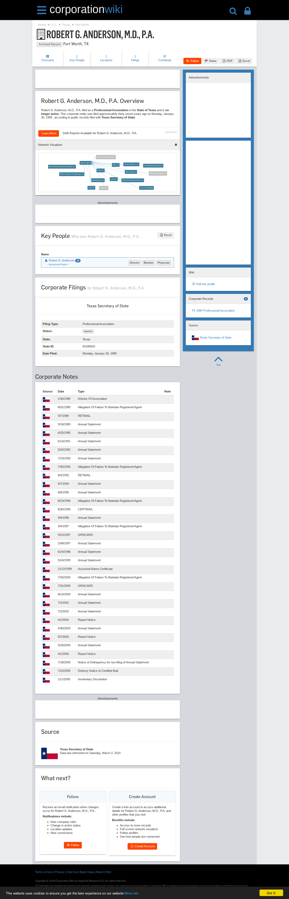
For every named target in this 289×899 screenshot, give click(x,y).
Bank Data (86, 872)
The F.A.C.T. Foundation (146, 187)
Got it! (271, 892)
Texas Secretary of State (215, 337)
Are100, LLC (100, 170)
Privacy (60, 872)
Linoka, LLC (114, 179)
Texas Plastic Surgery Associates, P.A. (132, 180)
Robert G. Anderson (85, 162)
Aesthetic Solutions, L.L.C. (131, 164)
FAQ (108, 872)
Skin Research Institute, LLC (158, 173)
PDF (229, 61)
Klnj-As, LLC (104, 188)
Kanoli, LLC (91, 187)
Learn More (48, 133)
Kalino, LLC (116, 165)
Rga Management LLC (98, 180)
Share (212, 61)
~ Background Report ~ (58, 264)
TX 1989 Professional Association (213, 310)
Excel (246, 61)
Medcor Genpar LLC (131, 172)
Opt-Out (72, 872)
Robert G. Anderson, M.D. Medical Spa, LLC (72, 174)
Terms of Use (43, 872)
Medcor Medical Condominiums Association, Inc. (62, 166)
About (99, 872)
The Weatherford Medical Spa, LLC (153, 165)
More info (131, 893)
